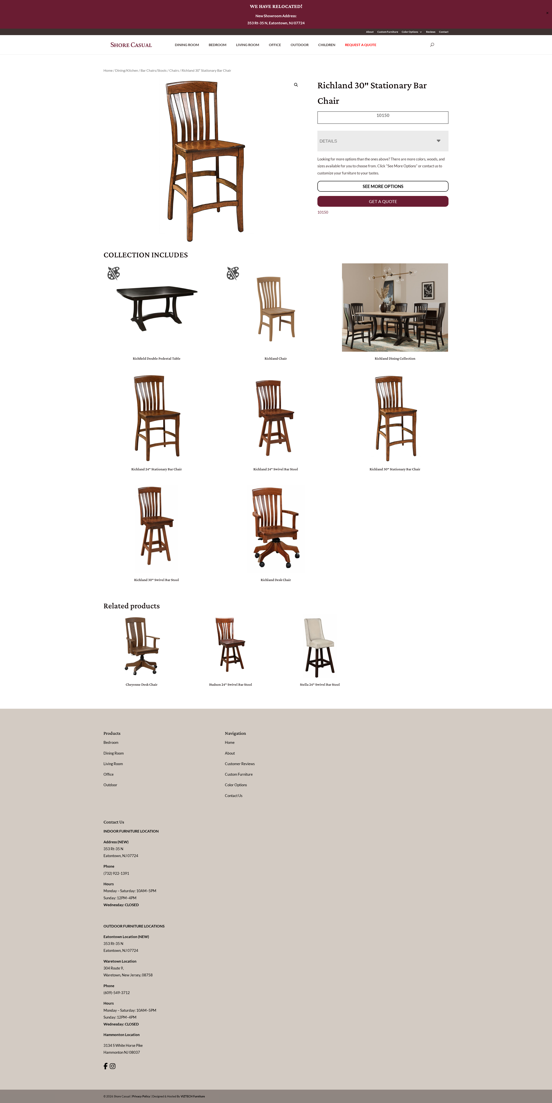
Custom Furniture (387, 32)
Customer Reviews (240, 763)
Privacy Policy (141, 1096)
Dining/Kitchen (126, 70)
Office (275, 45)
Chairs (174, 70)
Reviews (430, 32)
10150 (322, 212)
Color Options (410, 32)
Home (108, 70)
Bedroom (217, 45)
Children (326, 45)
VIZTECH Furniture (193, 1096)
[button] (296, 85)
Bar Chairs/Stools (154, 70)
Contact (443, 32)
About (370, 32)
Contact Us (233, 795)
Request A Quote (360, 45)
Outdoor (300, 45)
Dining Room (187, 45)
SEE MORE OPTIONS (383, 186)
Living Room (247, 45)
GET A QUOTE (383, 201)
